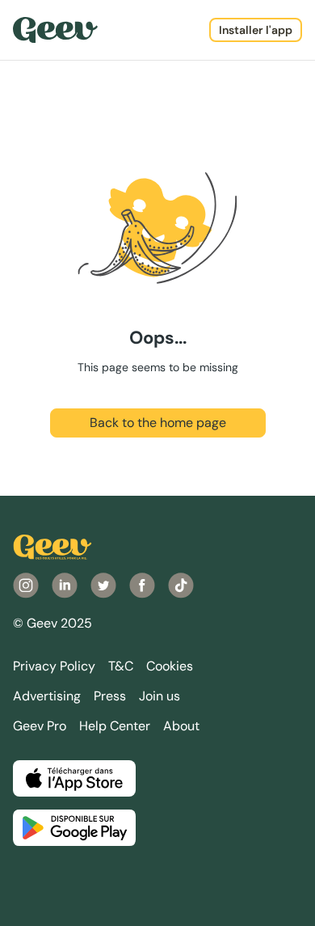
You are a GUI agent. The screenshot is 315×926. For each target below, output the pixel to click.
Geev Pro (39, 725)
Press (110, 695)
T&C (120, 666)
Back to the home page (158, 422)
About (181, 725)
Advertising (47, 695)
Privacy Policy (54, 666)
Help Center (114, 725)
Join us (159, 695)
